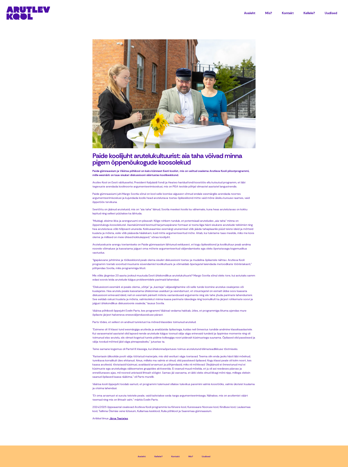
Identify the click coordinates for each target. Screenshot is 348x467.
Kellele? (309, 13)
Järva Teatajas (118, 418)
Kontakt (288, 13)
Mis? (268, 13)
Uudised (331, 13)
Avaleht (249, 13)
